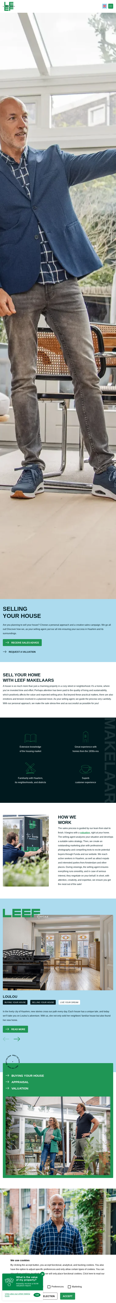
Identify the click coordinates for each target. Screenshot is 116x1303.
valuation (85, 832)
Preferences (57, 1286)
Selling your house (43, 1002)
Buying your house (15, 1002)
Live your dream (69, 1002)
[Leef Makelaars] (9, 6)
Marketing (77, 1286)
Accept (67, 1296)
